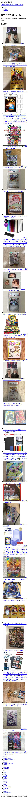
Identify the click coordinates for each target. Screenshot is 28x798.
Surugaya (5, 760)
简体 (4, 772)
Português (5, 791)
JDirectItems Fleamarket (8, 759)
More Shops (6, 768)
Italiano (5, 778)
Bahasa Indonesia (7, 792)
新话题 (5, 9)
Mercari (5, 757)
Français (5, 781)
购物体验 (5, 10)
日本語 (5, 776)
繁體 (4, 774)
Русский (5, 793)
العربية (5, 785)
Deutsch (5, 777)
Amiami (5, 766)
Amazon (5, 764)
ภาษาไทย (5, 788)
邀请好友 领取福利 (5, 5)
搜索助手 (17, 5)
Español (5, 780)
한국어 (5, 782)
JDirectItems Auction (8, 763)
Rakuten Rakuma (7, 758)
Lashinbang (6, 767)
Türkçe (5, 790)
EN (4, 771)
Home (4, 7)
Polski (4, 784)
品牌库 (21, 5)
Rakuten (5, 762)
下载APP (12, 5)
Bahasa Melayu (6, 786)
